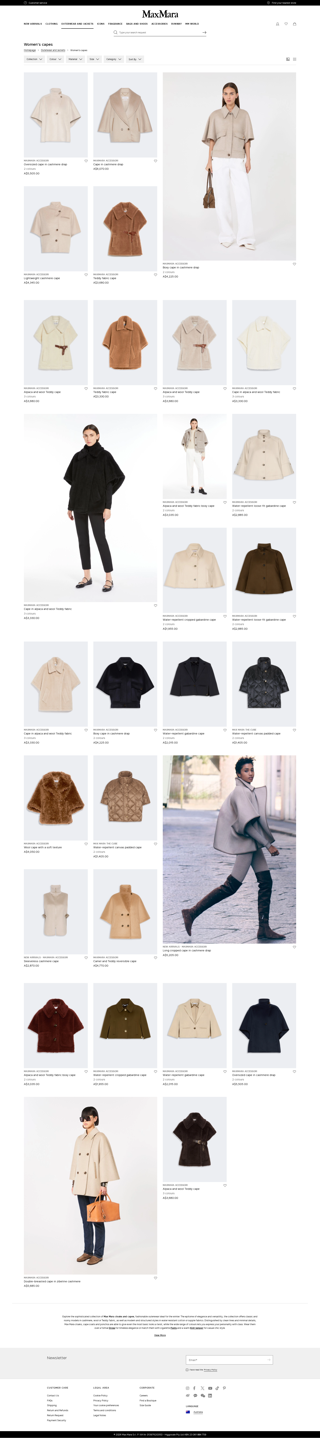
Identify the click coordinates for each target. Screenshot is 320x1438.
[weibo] (188, 1395)
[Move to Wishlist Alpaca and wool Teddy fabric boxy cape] (225, 502)
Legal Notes (99, 1415)
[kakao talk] (195, 1395)
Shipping (52, 1405)
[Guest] (277, 24)
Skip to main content (13, 2)
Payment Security (56, 1420)
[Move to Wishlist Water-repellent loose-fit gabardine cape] (294, 502)
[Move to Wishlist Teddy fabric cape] (155, 275)
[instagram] (188, 1388)
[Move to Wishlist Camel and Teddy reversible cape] (155, 958)
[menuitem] (33, 24)
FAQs (49, 1400)
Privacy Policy (210, 1369)
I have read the (203, 1369)
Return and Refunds (57, 1410)
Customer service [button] (54, 3)
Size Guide (145, 1405)
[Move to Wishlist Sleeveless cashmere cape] (86, 958)
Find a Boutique (148, 1400)
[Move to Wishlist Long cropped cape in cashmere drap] (294, 947)
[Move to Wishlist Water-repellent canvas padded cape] (294, 730)
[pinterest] (225, 1388)
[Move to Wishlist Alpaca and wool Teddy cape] (86, 388)
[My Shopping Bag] (294, 24)
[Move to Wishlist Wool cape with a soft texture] (86, 844)
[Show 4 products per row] (294, 59)
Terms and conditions (104, 1410)
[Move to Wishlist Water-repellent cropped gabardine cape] (225, 616)
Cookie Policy (100, 1395)
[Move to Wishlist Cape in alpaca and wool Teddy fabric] (294, 388)
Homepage (30, 50)
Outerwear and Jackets (53, 50)
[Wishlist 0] (286, 24)
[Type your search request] (204, 32)
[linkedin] (210, 1395)
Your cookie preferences (106, 1405)
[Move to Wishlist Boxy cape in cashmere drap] (294, 264)
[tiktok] (217, 1388)
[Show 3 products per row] (287, 59)
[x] (202, 1388)
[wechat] (202, 1395)
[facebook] (195, 1388)
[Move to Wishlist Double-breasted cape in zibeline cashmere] (155, 1278)
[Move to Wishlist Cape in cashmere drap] (155, 161)
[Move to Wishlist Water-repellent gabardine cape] (225, 730)
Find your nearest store (284, 2)
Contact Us (53, 1395)
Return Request (55, 1415)
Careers (144, 1395)
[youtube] (210, 1388)
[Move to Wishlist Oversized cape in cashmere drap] (86, 161)
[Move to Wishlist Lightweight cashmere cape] (86, 275)
